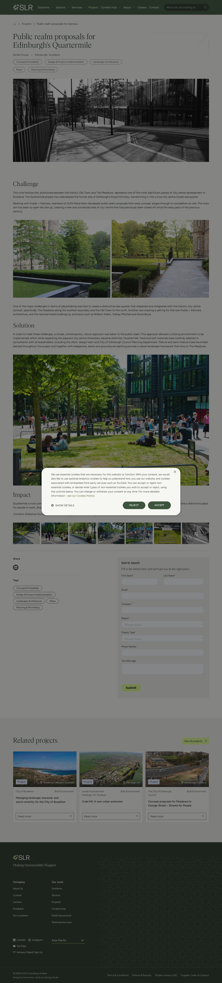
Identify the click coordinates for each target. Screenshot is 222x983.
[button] (62, 505)
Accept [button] (159, 505)
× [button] (174, 471)
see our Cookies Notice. (81, 495)
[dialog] (111, 491)
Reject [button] (134, 505)
